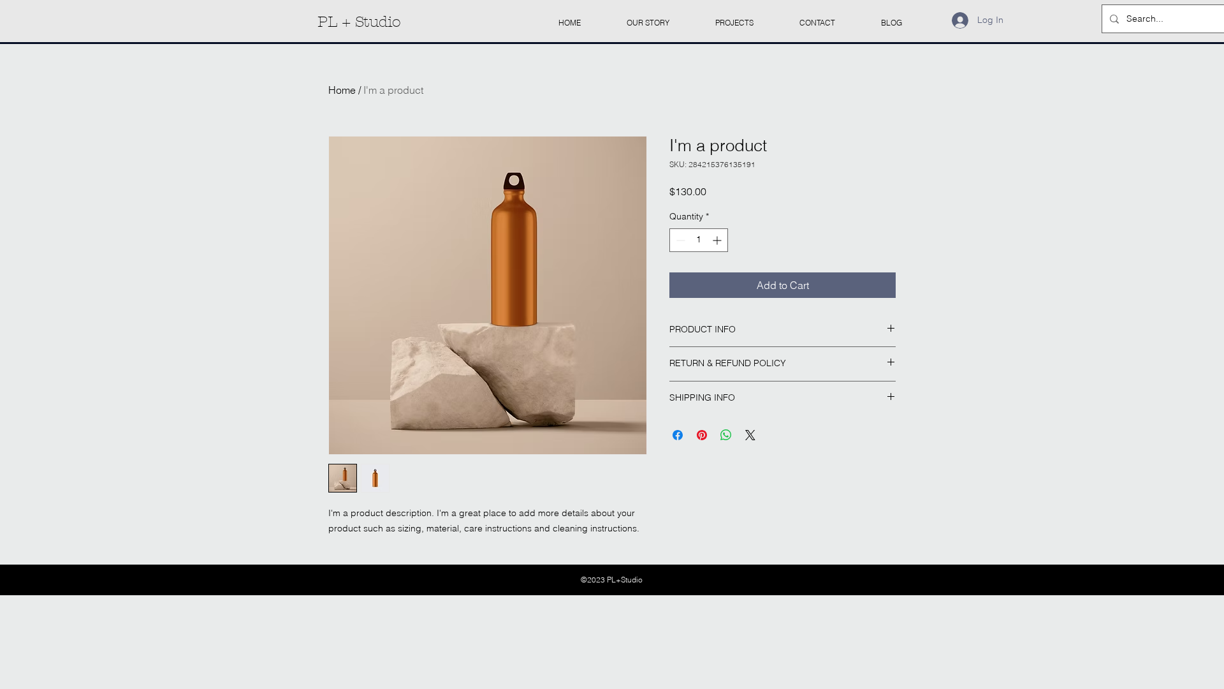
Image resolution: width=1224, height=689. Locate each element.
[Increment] (718, 240)
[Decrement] (679, 240)
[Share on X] (750, 435)
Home (342, 90)
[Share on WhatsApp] (726, 435)
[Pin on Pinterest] (702, 435)
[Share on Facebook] (677, 435)
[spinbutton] (698, 240)
